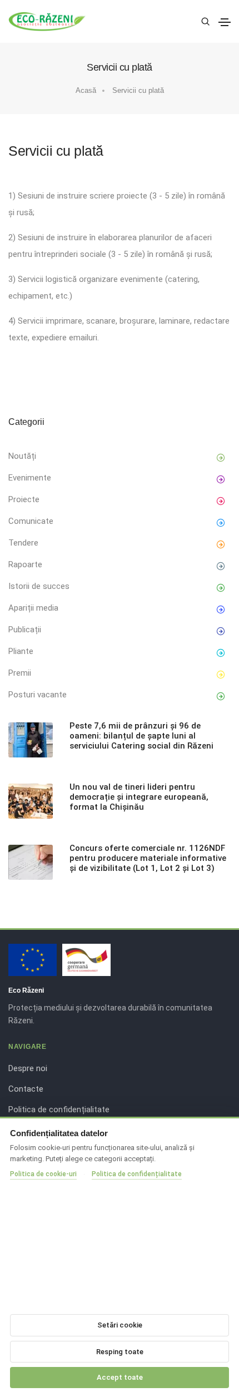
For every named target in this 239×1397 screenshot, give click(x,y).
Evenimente (29, 478)
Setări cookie (119, 1325)
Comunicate (30, 521)
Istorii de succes (38, 586)
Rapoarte (25, 564)
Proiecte (23, 499)
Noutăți (22, 456)
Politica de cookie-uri (43, 1174)
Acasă (86, 90)
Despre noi (27, 1068)
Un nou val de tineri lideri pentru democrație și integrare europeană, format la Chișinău (138, 797)
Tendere (23, 543)
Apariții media (33, 608)
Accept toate (120, 1377)
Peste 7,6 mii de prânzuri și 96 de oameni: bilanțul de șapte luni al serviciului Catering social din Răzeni (141, 736)
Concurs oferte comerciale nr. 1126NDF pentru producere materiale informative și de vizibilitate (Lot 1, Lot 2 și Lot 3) (147, 858)
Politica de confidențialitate (58, 1109)
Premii (19, 673)
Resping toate (119, 1352)
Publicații (24, 630)
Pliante (20, 651)
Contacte (25, 1089)
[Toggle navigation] (224, 22)
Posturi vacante (37, 695)
